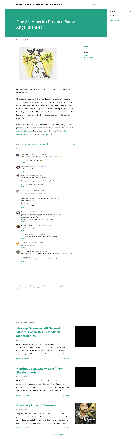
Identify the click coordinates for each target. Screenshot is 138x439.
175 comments (25, 395)
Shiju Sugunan (25, 251)
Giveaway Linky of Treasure (36, 405)
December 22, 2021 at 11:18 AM (37, 190)
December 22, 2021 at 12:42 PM (35, 212)
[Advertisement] (43, 302)
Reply (23, 163)
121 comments (25, 428)
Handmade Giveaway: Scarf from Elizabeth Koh (40, 370)
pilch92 (23, 243)
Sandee (23, 175)
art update (87, 55)
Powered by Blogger (57, 434)
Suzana (23, 212)
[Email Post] (48, 144)
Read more (66, 358)
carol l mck (24, 190)
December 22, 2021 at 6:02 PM (37, 234)
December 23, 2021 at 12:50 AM (38, 251)
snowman (86, 59)
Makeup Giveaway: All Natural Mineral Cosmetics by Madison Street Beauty (38, 332)
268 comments (25, 358)
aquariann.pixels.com (24, 131)
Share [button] (86, 46)
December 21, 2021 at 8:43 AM (38, 154)
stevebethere (24, 154)
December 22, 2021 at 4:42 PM (44, 225)
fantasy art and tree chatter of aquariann (40, 4)
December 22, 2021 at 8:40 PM (34, 243)
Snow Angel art (35, 125)
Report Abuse (114, 20)
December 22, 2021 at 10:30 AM (35, 175)
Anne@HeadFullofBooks (27, 225)
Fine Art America (88, 57)
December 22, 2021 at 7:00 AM (38, 166)
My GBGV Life (25, 166)
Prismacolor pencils (44, 134)
